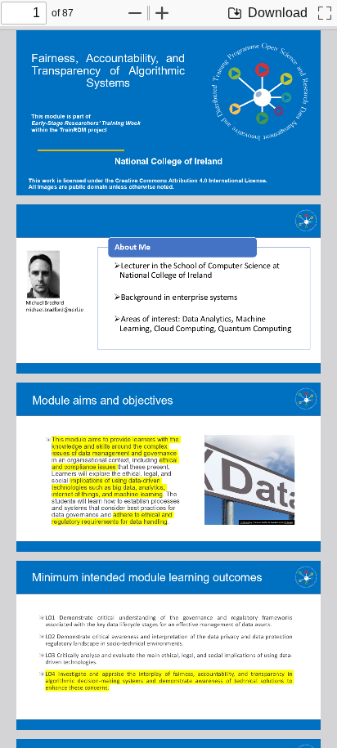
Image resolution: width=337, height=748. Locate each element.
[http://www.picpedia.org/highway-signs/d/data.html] (244, 521)
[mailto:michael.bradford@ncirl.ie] (56, 307)
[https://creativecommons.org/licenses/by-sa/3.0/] (289, 521)
